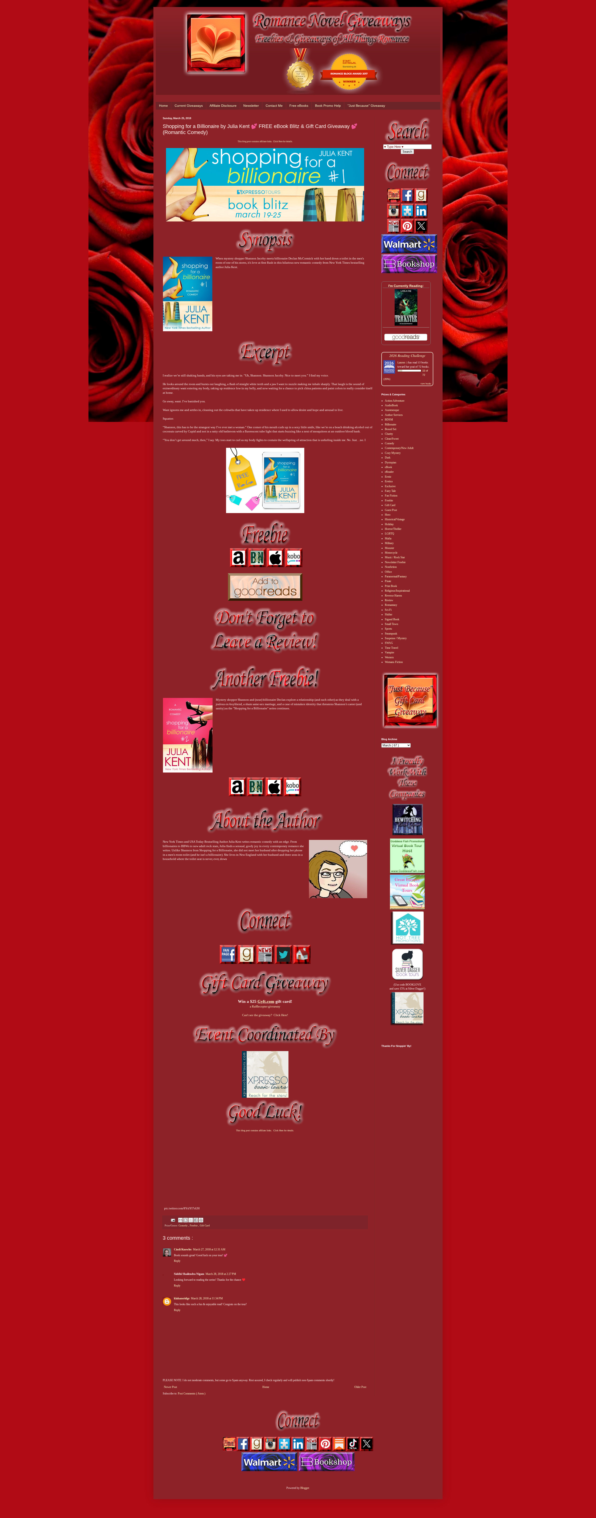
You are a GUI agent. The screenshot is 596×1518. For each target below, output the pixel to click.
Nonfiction (391, 567)
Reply (177, 1261)
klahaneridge (182, 1298)
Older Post (360, 1387)
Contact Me (274, 105)
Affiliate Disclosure (223, 105)
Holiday (389, 524)
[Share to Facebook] (195, 1220)
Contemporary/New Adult (399, 448)
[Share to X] (190, 1220)
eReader (389, 471)
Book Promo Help (328, 105)
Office (388, 571)
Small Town (391, 624)
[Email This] (180, 1220)
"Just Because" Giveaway (366, 105)
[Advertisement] (265, 1169)
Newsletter (251, 105)
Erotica (389, 481)
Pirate (388, 581)
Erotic (388, 476)
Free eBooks (298, 105)
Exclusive (390, 486)
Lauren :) (402, 362)
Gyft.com (265, 1001)
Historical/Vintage (395, 519)
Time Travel (391, 647)
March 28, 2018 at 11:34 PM (207, 1298)
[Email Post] (173, 1219)
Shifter (388, 614)
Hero (387, 514)
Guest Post (391, 510)
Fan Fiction (391, 495)
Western (389, 657)
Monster (389, 548)
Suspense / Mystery (396, 638)
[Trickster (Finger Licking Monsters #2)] (406, 324)
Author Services (394, 415)
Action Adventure (394, 400)
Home (163, 105)
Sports (388, 628)
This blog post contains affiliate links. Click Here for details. (265, 141)
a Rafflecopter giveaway (265, 1006)
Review (389, 600)
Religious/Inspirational (397, 590)
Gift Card (205, 1225)
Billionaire (390, 424)
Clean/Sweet (392, 438)
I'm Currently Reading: (406, 286)
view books (425, 383)
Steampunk (391, 633)
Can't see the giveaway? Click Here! (265, 1015)
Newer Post (170, 1387)
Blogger (304, 1488)
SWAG (389, 643)
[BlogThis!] (185, 1220)
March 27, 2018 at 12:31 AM (209, 1249)
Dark (387, 457)
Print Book (391, 586)
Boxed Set (390, 429)
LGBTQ (389, 533)
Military (389, 543)
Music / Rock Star (395, 557)
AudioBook (391, 405)
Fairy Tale (390, 491)
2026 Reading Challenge (407, 355)
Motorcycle (391, 552)
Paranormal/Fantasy (396, 576)
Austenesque (392, 410)
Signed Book (392, 619)
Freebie (194, 1225)
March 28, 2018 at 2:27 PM (221, 1274)
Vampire (389, 652)
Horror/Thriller (393, 529)
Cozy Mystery (393, 453)
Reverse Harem (393, 595)
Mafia (388, 538)
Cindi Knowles (183, 1249)
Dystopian (390, 462)
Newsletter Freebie (395, 562)
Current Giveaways (189, 105)
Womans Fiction (394, 662)
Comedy (183, 1225)
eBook (388, 467)
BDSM (389, 419)
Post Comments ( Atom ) (191, 1393)
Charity (389, 433)
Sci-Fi (388, 609)
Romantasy (391, 605)
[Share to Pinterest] (201, 1220)
